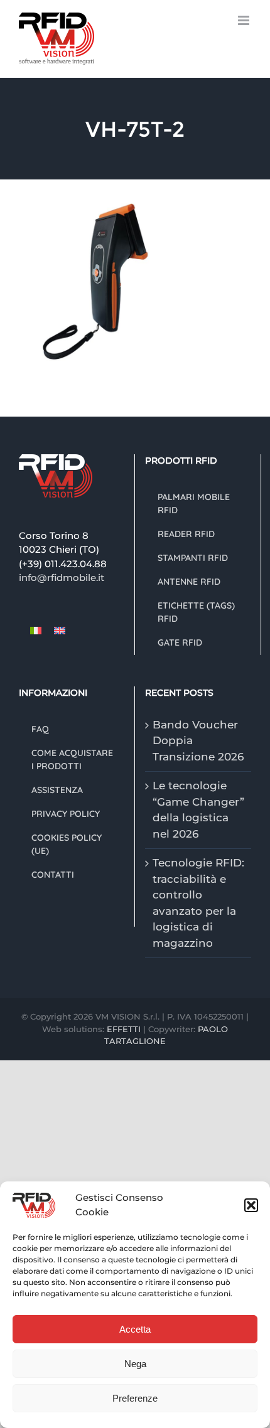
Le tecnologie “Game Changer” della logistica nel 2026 (198, 809)
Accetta (135, 1329)
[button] (251, 1205)
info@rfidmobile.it (61, 577)
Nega (135, 1363)
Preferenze (135, 1398)
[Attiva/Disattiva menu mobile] (244, 20)
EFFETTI (125, 1029)
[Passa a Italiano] (36, 630)
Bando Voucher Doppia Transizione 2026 (198, 740)
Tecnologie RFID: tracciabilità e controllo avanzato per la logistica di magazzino (198, 902)
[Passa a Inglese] (60, 630)
